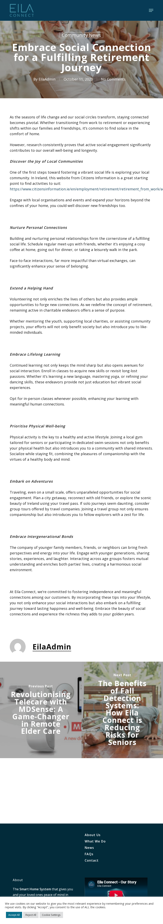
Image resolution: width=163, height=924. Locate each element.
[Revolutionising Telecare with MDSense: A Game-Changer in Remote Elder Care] (41, 710)
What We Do (95, 841)
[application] (116, 895)
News (89, 847)
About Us (93, 835)
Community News (81, 35)
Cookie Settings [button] (51, 915)
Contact (92, 860)
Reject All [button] (30, 915)
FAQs (89, 854)
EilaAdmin (47, 79)
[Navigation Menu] (151, 10)
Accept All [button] (14, 915)
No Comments (113, 79)
